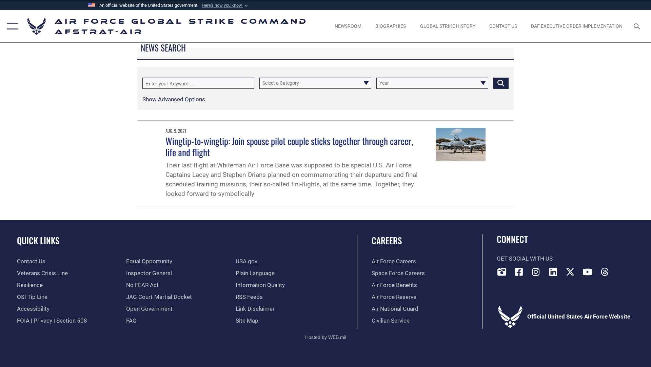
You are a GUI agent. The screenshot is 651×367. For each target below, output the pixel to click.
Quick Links (38, 240)
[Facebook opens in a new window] (519, 272)
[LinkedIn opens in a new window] (553, 272)
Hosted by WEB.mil (325, 337)
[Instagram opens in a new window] (536, 272)
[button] (225, 5)
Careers (387, 240)
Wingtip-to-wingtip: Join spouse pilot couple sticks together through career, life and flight (289, 146)
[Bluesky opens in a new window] (622, 270)
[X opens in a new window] (570, 272)
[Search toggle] (637, 26)
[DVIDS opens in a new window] (502, 272)
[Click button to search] (501, 83)
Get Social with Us (525, 259)
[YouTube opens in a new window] (588, 272)
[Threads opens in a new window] (605, 272)
